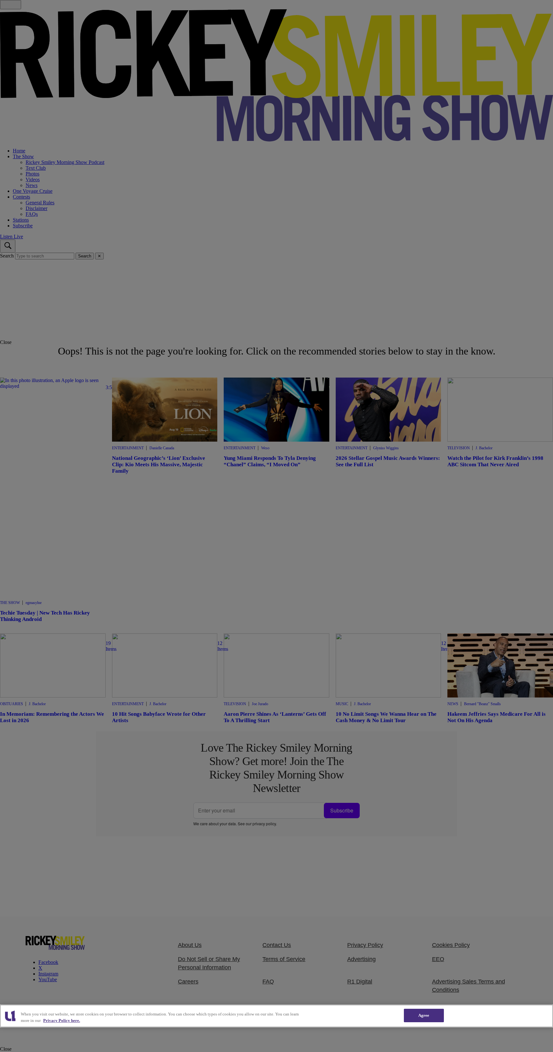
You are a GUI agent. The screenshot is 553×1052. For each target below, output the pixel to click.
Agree (423, 1015)
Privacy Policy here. (61, 1020)
